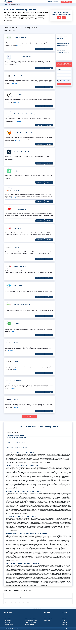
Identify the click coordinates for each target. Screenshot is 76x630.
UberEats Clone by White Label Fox (25, 133)
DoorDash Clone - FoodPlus (22, 152)
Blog (62, 616)
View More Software (29, 416)
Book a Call (64, 84)
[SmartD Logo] (9, 399)
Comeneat (17, 247)
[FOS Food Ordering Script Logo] (9, 304)
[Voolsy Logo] (9, 171)
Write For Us (64, 624)
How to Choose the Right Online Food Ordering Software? (20, 445)
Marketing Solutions (48, 618)
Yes (59, 17)
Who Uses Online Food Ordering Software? (16, 442)
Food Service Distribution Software (63, 52)
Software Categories (53, 1)
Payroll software (8, 618)
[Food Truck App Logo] (9, 285)
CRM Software (8, 620)
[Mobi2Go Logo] (9, 324)
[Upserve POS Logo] (9, 95)
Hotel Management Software (30, 622)
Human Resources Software (10, 616)
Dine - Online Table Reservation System (26, 114)
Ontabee (16, 361)
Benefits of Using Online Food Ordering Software (18, 440)
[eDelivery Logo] (9, 190)
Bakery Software (60, 38)
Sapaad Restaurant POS (21, 37)
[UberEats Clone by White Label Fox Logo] (9, 133)
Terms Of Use (64, 620)
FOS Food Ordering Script (22, 304)
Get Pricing (49, 48)
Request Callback (64, 1)
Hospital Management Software (31, 620)
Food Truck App (19, 285)
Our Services (47, 620)
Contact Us (64, 618)
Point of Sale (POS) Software (31, 616)
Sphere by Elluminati (20, 76)
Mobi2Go (17, 323)
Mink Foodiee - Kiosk (20, 266)
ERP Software (7, 622)
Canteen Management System (63, 43)
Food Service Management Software (64, 54)
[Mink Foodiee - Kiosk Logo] (9, 266)
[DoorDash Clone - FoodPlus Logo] (9, 152)
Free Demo (39, 48)
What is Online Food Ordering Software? (16, 435)
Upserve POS (18, 95)
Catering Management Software (63, 45)
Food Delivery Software (61, 47)
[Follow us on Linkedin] (66, 628)
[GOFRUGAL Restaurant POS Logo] (9, 57)
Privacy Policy (64, 622)
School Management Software (31, 618)
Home (5, 4)
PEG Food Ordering (20, 209)
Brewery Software (60, 40)
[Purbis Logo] (9, 342)
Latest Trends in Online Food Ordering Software (17, 447)
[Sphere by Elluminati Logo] (9, 76)
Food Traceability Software (62, 57)
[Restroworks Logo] (9, 381)
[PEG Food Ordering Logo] (9, 209)
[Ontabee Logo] (9, 361)
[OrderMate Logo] (9, 228)
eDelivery (17, 190)
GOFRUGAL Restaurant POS (22, 56)
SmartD (16, 400)
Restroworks (18, 381)
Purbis (16, 342)
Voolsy (16, 171)
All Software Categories (29, 624)
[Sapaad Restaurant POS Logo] (9, 37)
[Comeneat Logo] (9, 247)
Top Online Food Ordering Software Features (17, 437)
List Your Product (47, 616)
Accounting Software (9, 624)
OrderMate (17, 228)
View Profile (18, 45)
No (63, 17)
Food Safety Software (61, 50)
